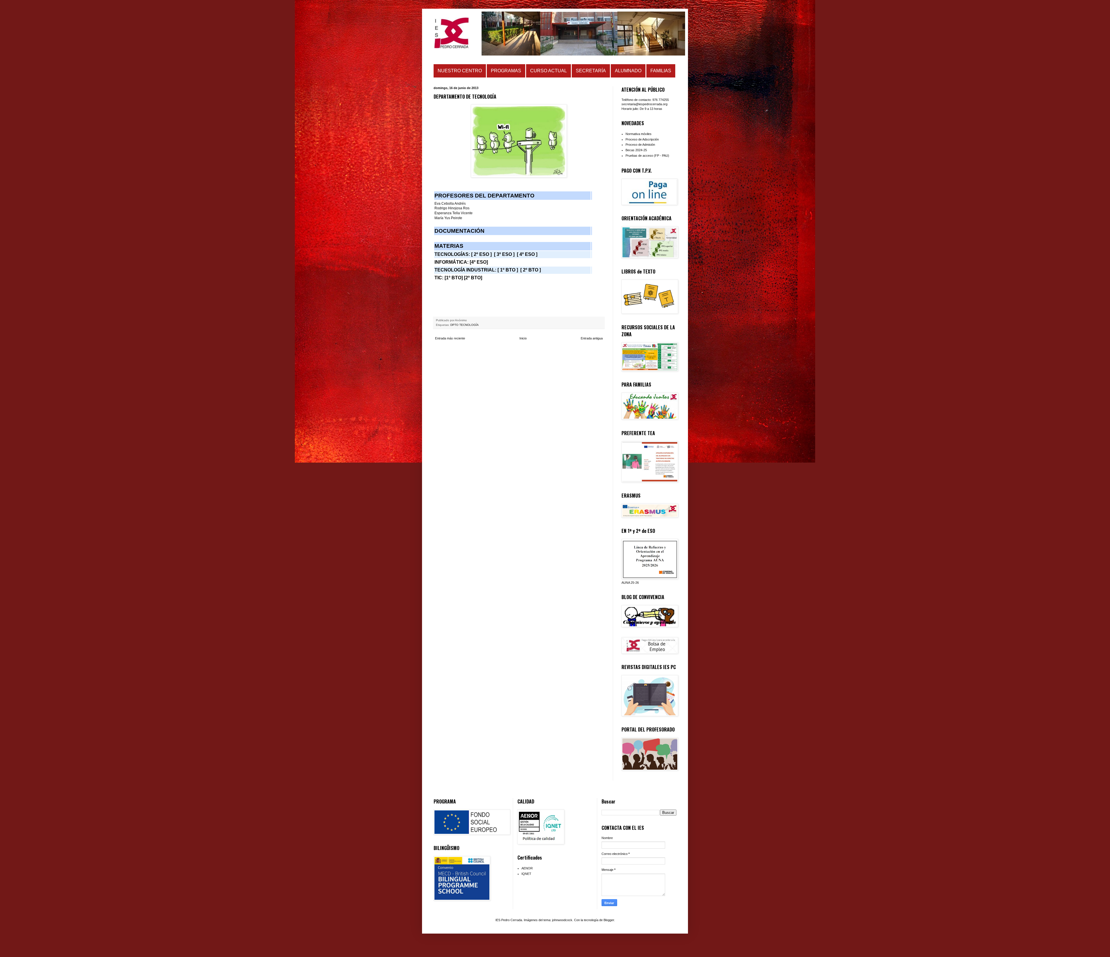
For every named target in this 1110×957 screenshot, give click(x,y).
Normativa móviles (639, 134)
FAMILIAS (660, 70)
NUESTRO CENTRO (460, 70)
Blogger (609, 920)
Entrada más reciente (450, 338)
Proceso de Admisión (640, 144)
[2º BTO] (473, 277)
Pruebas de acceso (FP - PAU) (647, 155)
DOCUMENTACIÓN (459, 231)
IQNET (526, 873)
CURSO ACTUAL (548, 70)
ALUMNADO (628, 70)
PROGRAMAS (506, 70)
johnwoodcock (562, 920)
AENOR (527, 868)
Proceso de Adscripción (642, 139)
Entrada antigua (592, 338)
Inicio (523, 338)
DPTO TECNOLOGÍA (464, 324)
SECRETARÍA (591, 70)
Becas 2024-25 (636, 150)
